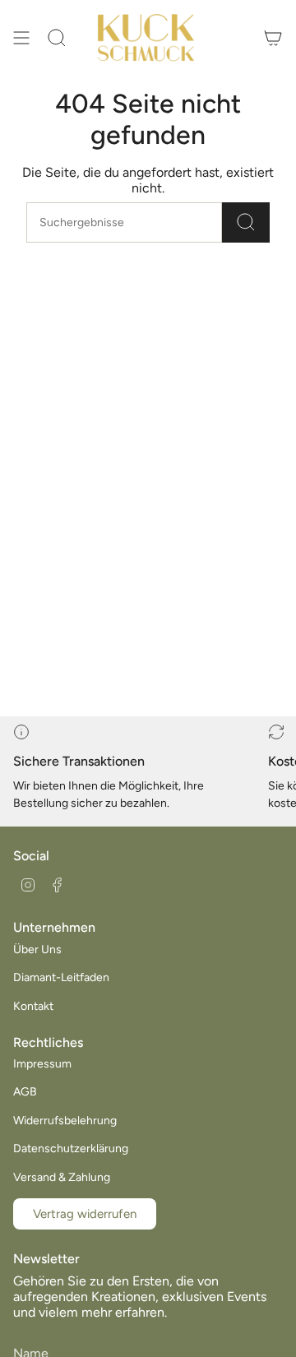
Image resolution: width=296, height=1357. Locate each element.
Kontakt (33, 1006)
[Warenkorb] (273, 37)
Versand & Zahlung (61, 1177)
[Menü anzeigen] (21, 37)
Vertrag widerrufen (84, 1213)
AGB (25, 1092)
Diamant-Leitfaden (61, 977)
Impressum (42, 1064)
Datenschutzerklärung (70, 1149)
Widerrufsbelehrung (65, 1121)
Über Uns (37, 949)
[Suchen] (246, 222)
